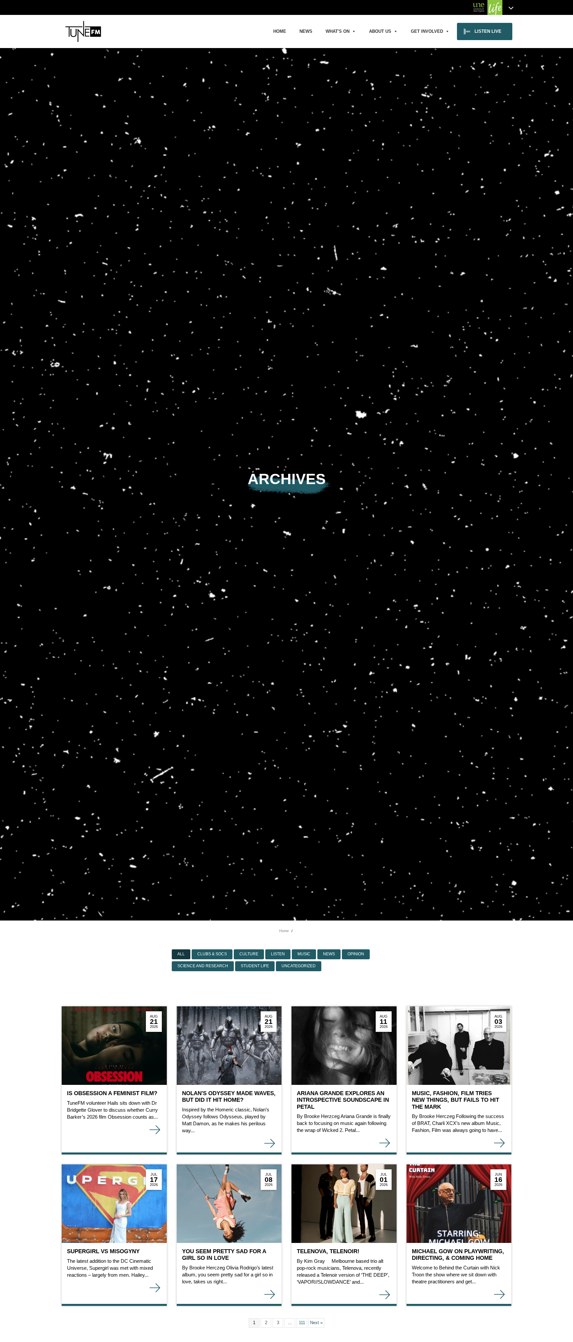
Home (279, 31)
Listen (278, 954)
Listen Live (488, 31)
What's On (338, 31)
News (305, 31)
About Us (380, 31)
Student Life (255, 966)
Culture (248, 954)
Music (303, 954)
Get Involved (427, 31)
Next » (316, 1322)
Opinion (356, 954)
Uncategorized (299, 966)
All (181, 954)
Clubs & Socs (212, 954)
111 (302, 1322)
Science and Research (202, 966)
